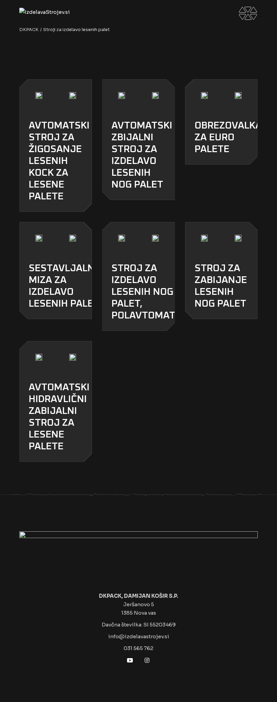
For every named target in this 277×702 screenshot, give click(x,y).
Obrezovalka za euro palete (228, 137)
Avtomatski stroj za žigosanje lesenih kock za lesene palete (59, 161)
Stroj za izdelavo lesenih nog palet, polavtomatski (150, 291)
